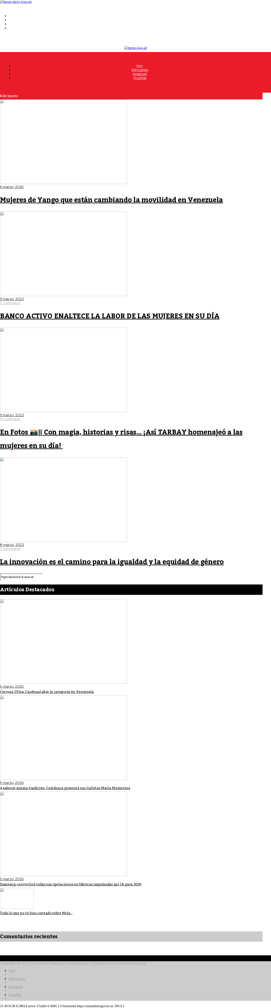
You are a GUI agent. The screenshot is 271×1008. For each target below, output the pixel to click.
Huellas (14, 28)
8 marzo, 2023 (12, 545)
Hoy (11, 16)
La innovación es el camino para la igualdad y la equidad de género (112, 562)
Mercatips (16, 20)
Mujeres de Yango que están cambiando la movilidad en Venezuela (111, 200)
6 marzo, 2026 (12, 187)
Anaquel (15, 24)
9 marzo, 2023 (12, 299)
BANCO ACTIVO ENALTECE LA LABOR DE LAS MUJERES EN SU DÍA (109, 316)
